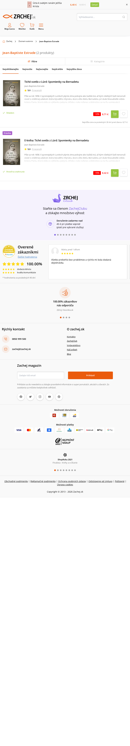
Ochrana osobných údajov (72, 481)
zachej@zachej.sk (21, 349)
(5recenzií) (37, 90)
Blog (69, 354)
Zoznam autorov (26, 41)
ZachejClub (72, 340)
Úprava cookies (65, 484)
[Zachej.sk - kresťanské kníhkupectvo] (19, 16)
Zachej (9, 41)
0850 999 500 (19, 338)
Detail (95, 4)
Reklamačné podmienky (43, 481)
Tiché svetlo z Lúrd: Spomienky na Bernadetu (51, 81)
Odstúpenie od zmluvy (100, 481)
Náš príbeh (72, 349)
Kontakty (71, 336)
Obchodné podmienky (16, 481)
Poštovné (119, 481)
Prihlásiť (90, 375)
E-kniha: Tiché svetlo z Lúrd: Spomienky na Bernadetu (56, 140)
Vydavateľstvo (73, 345)
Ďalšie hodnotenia (27, 256)
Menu (41, 29)
